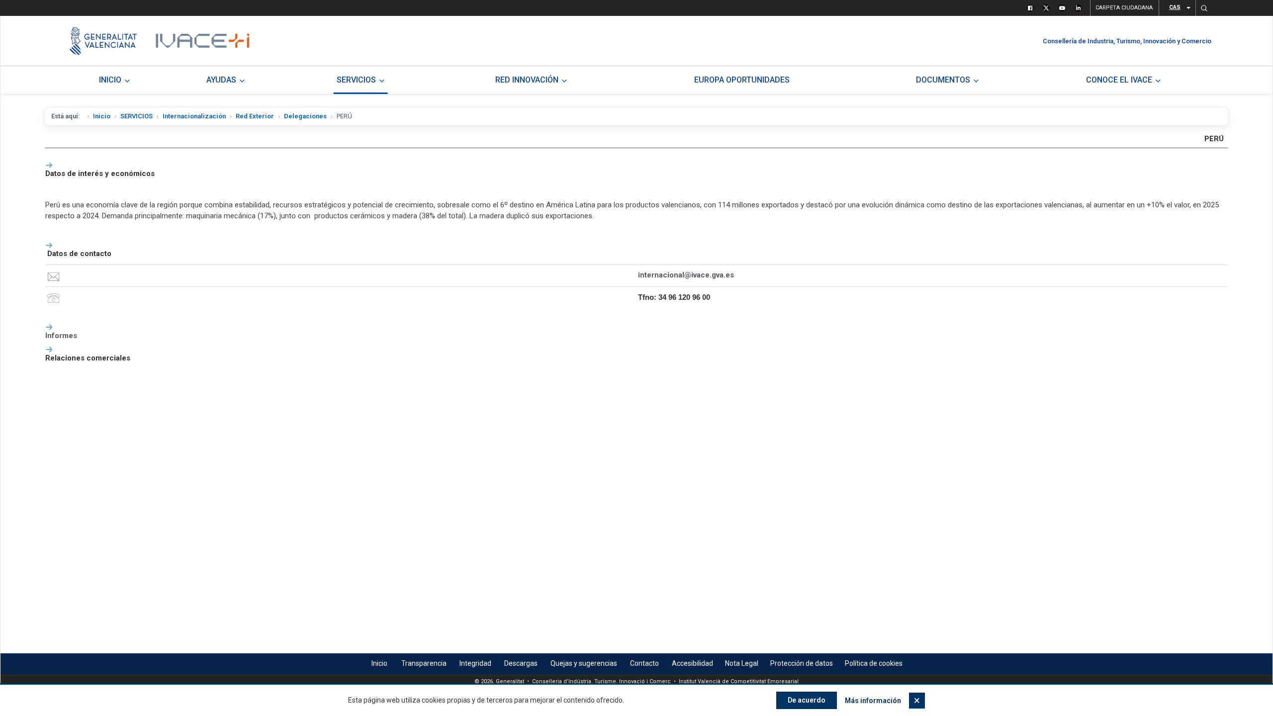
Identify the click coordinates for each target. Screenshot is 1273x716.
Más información (873, 701)
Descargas (521, 663)
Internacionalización (194, 116)
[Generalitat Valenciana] (103, 41)
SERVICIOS (136, 116)
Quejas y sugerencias (583, 663)
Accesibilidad (692, 663)
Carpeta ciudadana (1124, 7)
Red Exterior (255, 116)
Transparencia (424, 663)
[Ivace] (201, 41)
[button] (1203, 8)
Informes (61, 335)
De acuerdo (806, 700)
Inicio (101, 116)
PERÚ (1214, 139)
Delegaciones (305, 116)
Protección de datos (801, 663)
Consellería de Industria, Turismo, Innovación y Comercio (1127, 41)
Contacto (644, 663)
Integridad (475, 663)
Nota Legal (741, 663)
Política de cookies (874, 663)
